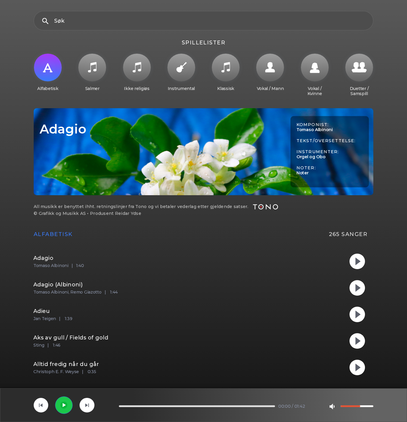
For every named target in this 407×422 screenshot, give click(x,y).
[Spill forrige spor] (41, 405)
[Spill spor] (64, 405)
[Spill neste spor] (87, 405)
